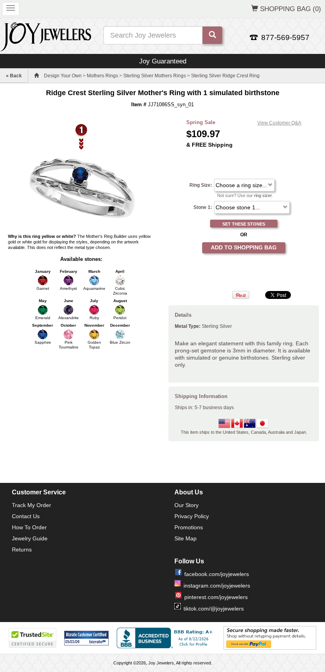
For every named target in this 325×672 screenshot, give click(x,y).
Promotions (188, 527)
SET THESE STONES (243, 224)
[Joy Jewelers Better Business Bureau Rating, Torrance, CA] (166, 638)
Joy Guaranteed (162, 61)
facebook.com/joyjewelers (216, 574)
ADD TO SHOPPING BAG (244, 247)
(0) (290, 9)
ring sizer (262, 195)
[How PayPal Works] (270, 638)
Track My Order (31, 505)
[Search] (212, 35)
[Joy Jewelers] (46, 35)
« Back (14, 75)
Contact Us (26, 516)
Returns (22, 549)
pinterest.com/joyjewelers (216, 597)
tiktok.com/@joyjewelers (214, 608)
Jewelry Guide (30, 538)
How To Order (29, 527)
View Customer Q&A (279, 123)
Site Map (185, 538)
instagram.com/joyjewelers (217, 585)
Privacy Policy (191, 516)
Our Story (186, 505)
